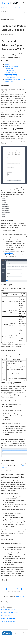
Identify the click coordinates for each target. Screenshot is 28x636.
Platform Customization (20, 8)
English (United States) (20, 632)
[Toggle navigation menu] (24, 3)
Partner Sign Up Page (6, 615)
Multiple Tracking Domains (8, 618)
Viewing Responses (11, 77)
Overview (7, 64)
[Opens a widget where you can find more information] (7, 633)
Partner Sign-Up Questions (11, 66)
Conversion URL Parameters (8, 609)
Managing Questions (11, 72)
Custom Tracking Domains (8, 621)
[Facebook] (2, 580)
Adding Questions (10, 68)
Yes (10, 588)
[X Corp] (4, 580)
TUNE (2, 8)
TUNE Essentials (9, 8)
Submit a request (20, 596)
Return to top (4, 601)
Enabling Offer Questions (12, 75)
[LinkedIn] (6, 580)
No (18, 588)
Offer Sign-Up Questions (11, 74)
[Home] (9, 2)
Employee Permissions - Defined (9, 612)
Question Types (10, 70)
